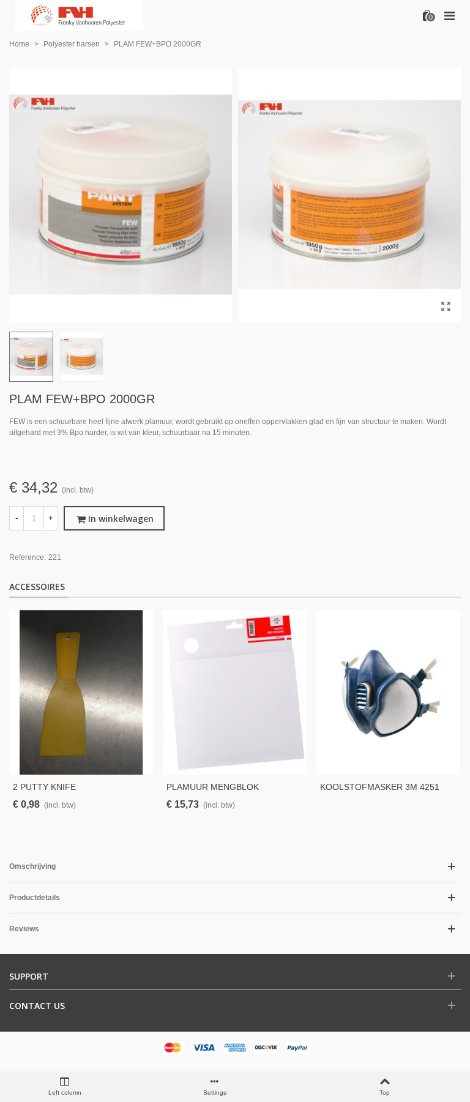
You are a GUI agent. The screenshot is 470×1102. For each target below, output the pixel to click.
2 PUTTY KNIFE (44, 787)
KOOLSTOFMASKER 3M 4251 (379, 787)
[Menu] (449, 15)
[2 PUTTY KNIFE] (81, 692)
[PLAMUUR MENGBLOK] (235, 692)
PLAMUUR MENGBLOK (212, 787)
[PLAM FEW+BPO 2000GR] (445, 306)
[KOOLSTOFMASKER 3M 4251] (388, 692)
